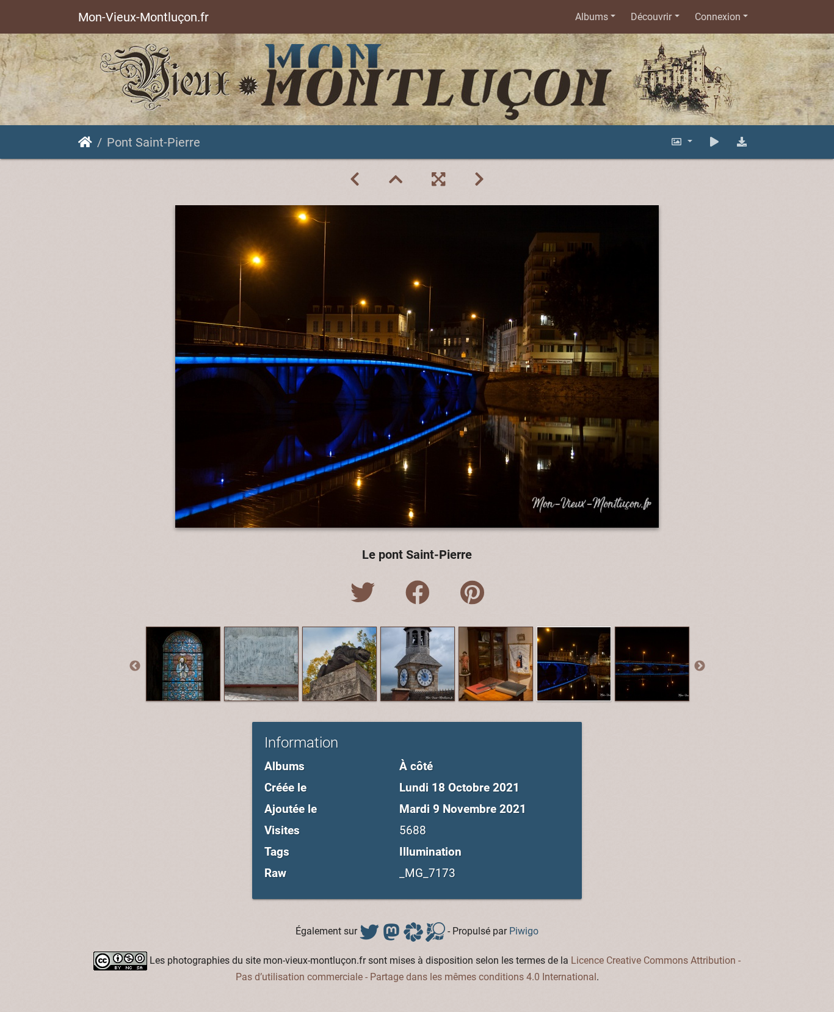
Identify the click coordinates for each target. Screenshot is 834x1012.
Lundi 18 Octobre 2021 (459, 788)
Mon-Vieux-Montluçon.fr (143, 17)
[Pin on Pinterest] (472, 593)
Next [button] (700, 666)
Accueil (85, 142)
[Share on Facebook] (420, 593)
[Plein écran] (438, 179)
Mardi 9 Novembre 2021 (462, 809)
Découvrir (651, 17)
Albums (591, 17)
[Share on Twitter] (365, 593)
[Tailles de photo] (681, 142)
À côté (416, 766)
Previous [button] (135, 666)
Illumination (430, 852)
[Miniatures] (395, 179)
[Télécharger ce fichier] (742, 142)
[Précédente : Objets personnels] (354, 179)
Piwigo (523, 931)
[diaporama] (714, 142)
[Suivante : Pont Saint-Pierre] (479, 179)
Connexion (718, 17)
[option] (183, 664)
